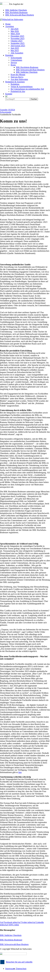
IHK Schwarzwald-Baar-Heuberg (19, 15)
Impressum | (10, 968)
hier (19, 772)
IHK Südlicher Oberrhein (16, 10)
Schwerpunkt (5, 112)
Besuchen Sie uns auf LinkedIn (19, 962)
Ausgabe (7, 110)
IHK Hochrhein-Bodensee (16, 12)
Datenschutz (21, 968)
